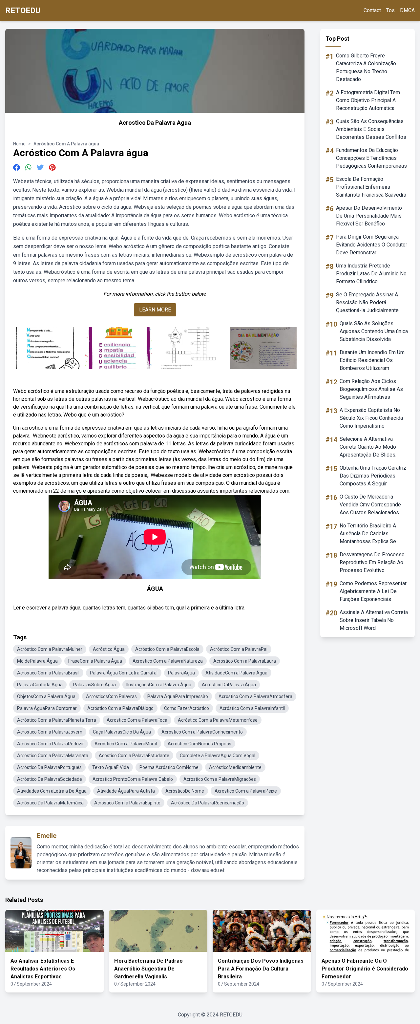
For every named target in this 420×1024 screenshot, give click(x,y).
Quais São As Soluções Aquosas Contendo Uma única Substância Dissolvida (374, 331)
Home (19, 143)
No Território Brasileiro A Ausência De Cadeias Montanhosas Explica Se (368, 533)
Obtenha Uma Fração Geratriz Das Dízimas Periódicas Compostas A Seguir (373, 476)
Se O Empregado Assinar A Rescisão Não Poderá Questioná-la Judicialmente (367, 302)
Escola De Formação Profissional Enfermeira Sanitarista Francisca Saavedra (371, 187)
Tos (390, 10)
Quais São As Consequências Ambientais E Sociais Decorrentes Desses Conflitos (371, 129)
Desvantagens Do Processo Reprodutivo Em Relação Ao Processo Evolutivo (372, 562)
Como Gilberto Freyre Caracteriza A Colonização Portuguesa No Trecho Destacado (366, 67)
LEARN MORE (155, 310)
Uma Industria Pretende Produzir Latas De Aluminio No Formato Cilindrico (371, 274)
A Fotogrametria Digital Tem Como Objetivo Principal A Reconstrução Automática (368, 100)
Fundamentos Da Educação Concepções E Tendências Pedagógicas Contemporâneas (371, 158)
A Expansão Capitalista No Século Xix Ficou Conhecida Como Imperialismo (371, 418)
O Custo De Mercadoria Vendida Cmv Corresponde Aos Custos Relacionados (370, 505)
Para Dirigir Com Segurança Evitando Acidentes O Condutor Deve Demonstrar (371, 245)
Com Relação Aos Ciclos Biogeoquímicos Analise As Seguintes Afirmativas (371, 389)
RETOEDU (22, 10)
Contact (372, 10)
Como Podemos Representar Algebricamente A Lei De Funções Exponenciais (373, 591)
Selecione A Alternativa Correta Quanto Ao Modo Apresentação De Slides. (368, 447)
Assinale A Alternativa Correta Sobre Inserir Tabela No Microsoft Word (374, 620)
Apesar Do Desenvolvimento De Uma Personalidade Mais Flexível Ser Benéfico (369, 216)
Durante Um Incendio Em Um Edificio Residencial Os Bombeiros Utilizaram (372, 360)
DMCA (407, 10)
